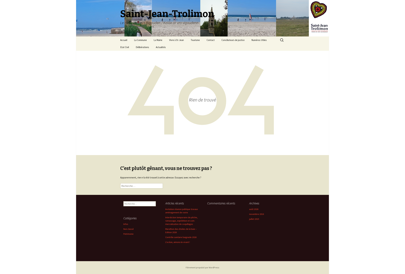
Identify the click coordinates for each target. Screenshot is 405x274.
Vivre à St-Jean (176, 40)
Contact (211, 40)
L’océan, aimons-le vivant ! (177, 242)
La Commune (140, 40)
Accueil (123, 40)
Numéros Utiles (259, 40)
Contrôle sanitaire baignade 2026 (180, 237)
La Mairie (158, 40)
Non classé (128, 229)
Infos (125, 224)
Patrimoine (128, 233)
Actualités (161, 47)
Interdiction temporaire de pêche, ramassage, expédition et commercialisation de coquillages (181, 220)
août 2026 (253, 209)
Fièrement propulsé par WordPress (202, 267)
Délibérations (142, 47)
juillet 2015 (254, 219)
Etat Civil (124, 47)
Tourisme (195, 40)
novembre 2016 (256, 214)
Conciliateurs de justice (233, 40)
